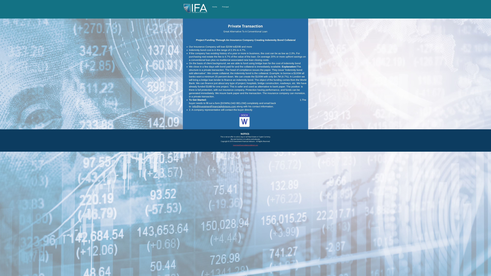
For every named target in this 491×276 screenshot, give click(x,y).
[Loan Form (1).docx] (244, 120)
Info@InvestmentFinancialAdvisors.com (214, 106)
